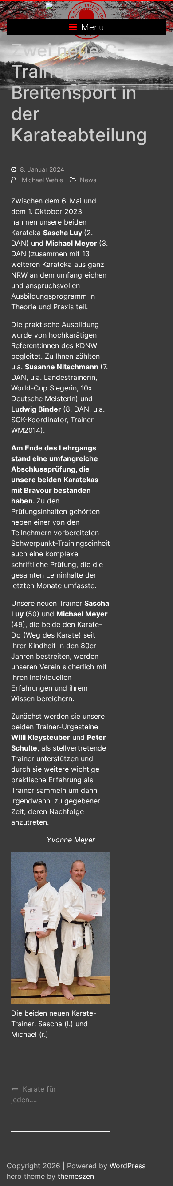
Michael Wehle (42, 180)
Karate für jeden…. (33, 1094)
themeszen (76, 1176)
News (88, 180)
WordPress (127, 1165)
